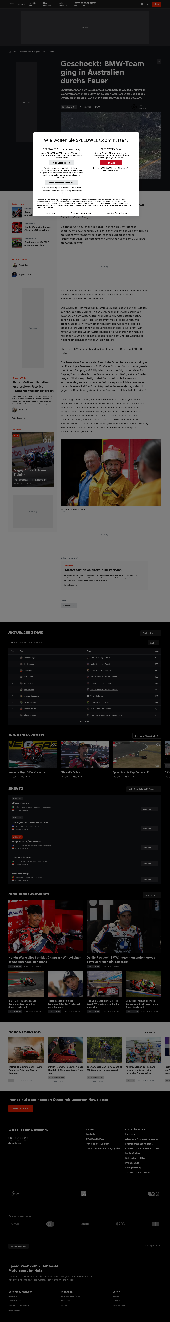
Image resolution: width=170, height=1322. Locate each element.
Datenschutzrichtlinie (81, 213)
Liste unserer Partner (112, 205)
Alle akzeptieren (61, 163)
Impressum (50, 213)
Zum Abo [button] (110, 163)
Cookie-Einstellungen (117, 213)
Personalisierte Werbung (61, 182)
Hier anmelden (110, 170)
